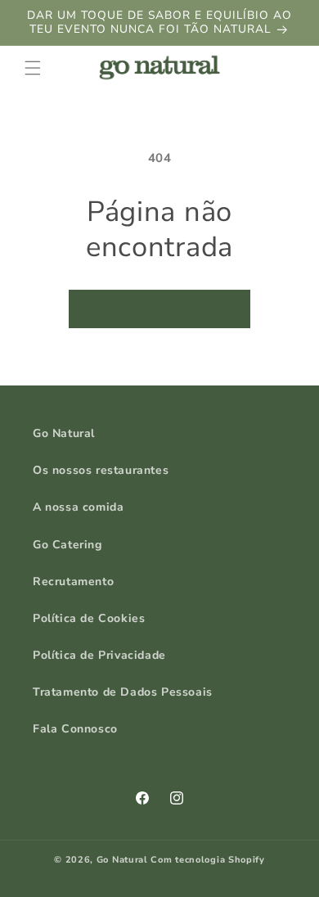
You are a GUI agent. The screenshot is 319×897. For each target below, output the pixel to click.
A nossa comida (78, 507)
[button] (33, 68)
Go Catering (67, 544)
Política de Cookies (89, 618)
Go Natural (64, 433)
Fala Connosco (75, 729)
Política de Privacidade (99, 655)
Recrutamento (73, 581)
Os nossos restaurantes (100, 470)
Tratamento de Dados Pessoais (123, 692)
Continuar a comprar (159, 308)
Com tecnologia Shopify (207, 860)
